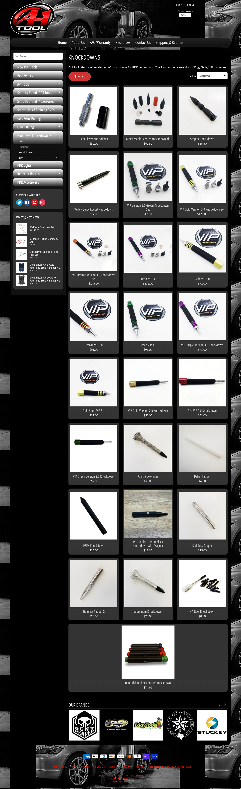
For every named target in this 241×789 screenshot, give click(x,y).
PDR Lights (40, 165)
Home (62, 42)
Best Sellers (25, 75)
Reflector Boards (40, 174)
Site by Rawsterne (120, 778)
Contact (141, 766)
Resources (123, 42)
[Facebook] (27, 202)
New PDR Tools (27, 67)
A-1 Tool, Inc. (119, 775)
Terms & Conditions (120, 766)
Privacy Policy (58, 766)
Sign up (190, 5)
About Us (78, 42)
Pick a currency (185, 11)
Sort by (192, 75)
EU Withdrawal (181, 766)
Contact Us (143, 42)
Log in (179, 5)
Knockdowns (26, 152)
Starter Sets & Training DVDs (36, 109)
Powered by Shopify (120, 782)
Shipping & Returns (169, 42)
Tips (39, 159)
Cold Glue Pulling (40, 119)
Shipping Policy (159, 766)
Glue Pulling (40, 127)
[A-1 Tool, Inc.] (32, 19)
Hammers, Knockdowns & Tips (40, 138)
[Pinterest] (34, 202)
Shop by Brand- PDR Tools (40, 93)
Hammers (24, 147)
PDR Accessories (40, 182)
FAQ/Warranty (100, 42)
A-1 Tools (40, 84)
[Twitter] (19, 202)
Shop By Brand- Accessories (40, 102)
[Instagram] (42, 202)
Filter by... (80, 76)
